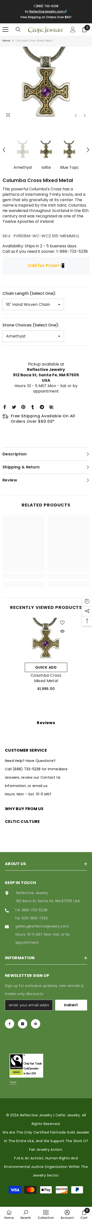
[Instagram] (22, 1023)
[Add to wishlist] (62, 622)
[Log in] (73, 29)
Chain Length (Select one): (29, 293)
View (13, 1082)
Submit (71, 1005)
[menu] (5, 29)
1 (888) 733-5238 (46, 6)
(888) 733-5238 (27, 769)
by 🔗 (46, 11)
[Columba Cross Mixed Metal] (46, 639)
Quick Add (46, 667)
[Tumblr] (32, 406)
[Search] (18, 29)
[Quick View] (62, 631)
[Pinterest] (23, 406)
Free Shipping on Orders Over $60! (46, 17)
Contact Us (50, 777)
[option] (46, 83)
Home (6, 40)
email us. (40, 785)
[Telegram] (42, 406)
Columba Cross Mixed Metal (46, 678)
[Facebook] (4, 406)
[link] (23, 576)
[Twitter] (14, 406)
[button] (75, 115)
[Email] (51, 406)
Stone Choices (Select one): (30, 325)
